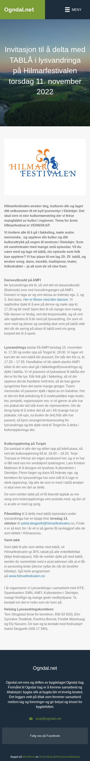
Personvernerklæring (67, 756)
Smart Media (46, 756)
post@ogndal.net (48, 718)
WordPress (29, 756)
